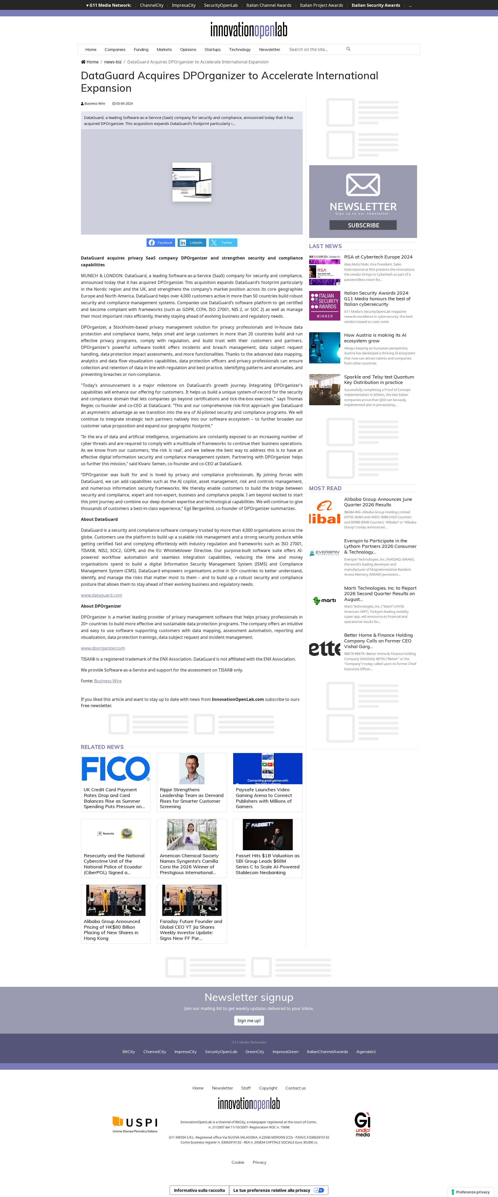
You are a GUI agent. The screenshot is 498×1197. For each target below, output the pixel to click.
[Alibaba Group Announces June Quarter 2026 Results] (324, 512)
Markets (164, 49)
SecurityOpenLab (221, 5)
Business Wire (94, 103)
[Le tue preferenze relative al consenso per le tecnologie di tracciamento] (471, 1192)
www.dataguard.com (101, 595)
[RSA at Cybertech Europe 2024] (324, 269)
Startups (213, 49)
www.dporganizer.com (103, 648)
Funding (141, 49)
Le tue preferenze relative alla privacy (271, 1190)
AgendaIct (366, 1051)
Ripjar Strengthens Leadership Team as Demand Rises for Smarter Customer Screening (192, 798)
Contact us (296, 1087)
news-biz (113, 62)
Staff (246, 1087)
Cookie (238, 1162)
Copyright (268, 1087)
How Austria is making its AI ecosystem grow (375, 338)
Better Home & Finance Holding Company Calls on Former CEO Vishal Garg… (378, 640)
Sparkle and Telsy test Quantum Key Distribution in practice (379, 379)
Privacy (260, 1162)
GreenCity (255, 1051)
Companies (115, 49)
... (410, 5)
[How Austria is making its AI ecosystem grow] (324, 347)
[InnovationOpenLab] (249, 30)
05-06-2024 (124, 103)
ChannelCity (151, 5)
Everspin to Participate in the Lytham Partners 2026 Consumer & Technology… (380, 546)
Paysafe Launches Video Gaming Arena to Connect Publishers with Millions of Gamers (264, 798)
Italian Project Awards (321, 5)
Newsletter (269, 49)
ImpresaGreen (286, 1051)
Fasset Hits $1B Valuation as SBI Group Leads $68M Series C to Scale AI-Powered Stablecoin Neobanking (268, 864)
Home (90, 49)
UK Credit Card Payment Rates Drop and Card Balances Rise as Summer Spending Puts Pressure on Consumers (113, 801)
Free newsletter (96, 705)
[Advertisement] (249, 967)
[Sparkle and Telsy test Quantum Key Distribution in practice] (324, 389)
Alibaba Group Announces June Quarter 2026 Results (378, 502)
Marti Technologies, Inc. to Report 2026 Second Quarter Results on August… (380, 593)
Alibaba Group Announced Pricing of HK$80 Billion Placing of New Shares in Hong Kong (112, 929)
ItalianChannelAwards (327, 1051)
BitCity (128, 1051)
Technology (240, 49)
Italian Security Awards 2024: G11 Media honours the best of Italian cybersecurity (377, 298)
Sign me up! (249, 1020)
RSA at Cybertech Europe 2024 (378, 257)
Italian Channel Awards (269, 5)
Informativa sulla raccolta (199, 1190)
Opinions (188, 49)
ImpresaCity (184, 5)
